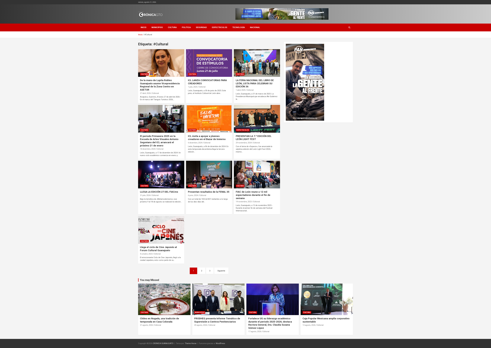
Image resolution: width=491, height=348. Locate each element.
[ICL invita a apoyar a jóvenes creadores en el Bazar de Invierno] (209, 119)
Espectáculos (219, 27)
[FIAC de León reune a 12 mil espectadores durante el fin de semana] (257, 175)
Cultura (172, 27)
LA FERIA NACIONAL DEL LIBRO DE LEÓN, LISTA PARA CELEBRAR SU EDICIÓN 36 (255, 83)
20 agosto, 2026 (200, 325)
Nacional (255, 27)
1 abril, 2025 (241, 90)
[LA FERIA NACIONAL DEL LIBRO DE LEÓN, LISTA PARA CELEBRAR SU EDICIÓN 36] (257, 63)
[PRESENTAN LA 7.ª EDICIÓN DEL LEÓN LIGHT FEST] (257, 119)
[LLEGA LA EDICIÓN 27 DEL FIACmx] (161, 175)
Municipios (157, 27)
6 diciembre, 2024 (195, 143)
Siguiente (221, 271)
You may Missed (149, 280)
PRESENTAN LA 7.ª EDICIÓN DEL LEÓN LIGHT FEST (253, 138)
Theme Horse (190, 343)
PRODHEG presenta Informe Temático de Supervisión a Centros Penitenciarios (217, 320)
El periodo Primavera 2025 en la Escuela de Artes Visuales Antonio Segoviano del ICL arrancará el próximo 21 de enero (159, 141)
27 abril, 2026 (145, 93)
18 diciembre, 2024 (147, 149)
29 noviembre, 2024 (244, 143)
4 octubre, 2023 (146, 254)
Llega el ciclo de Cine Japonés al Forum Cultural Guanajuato (158, 249)
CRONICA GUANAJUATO (163, 343)
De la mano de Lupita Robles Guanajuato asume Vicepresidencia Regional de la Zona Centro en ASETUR (160, 85)
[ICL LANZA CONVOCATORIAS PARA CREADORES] (209, 63)
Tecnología (238, 27)
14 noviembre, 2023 (244, 202)
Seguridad (201, 27)
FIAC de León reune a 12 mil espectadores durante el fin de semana (253, 195)
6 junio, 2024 (193, 195)
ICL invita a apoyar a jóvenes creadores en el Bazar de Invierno (207, 138)
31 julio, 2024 (145, 195)
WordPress (220, 343)
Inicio (143, 27)
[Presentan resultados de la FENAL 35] (209, 175)
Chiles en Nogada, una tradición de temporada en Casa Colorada (159, 320)
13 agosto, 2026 (309, 325)
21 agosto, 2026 (146, 325)
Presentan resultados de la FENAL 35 (208, 191)
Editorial (155, 93)
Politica (186, 27)
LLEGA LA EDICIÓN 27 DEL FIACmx (159, 191)
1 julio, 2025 (192, 87)
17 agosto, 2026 (254, 331)
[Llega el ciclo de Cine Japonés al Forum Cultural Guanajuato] (161, 230)
